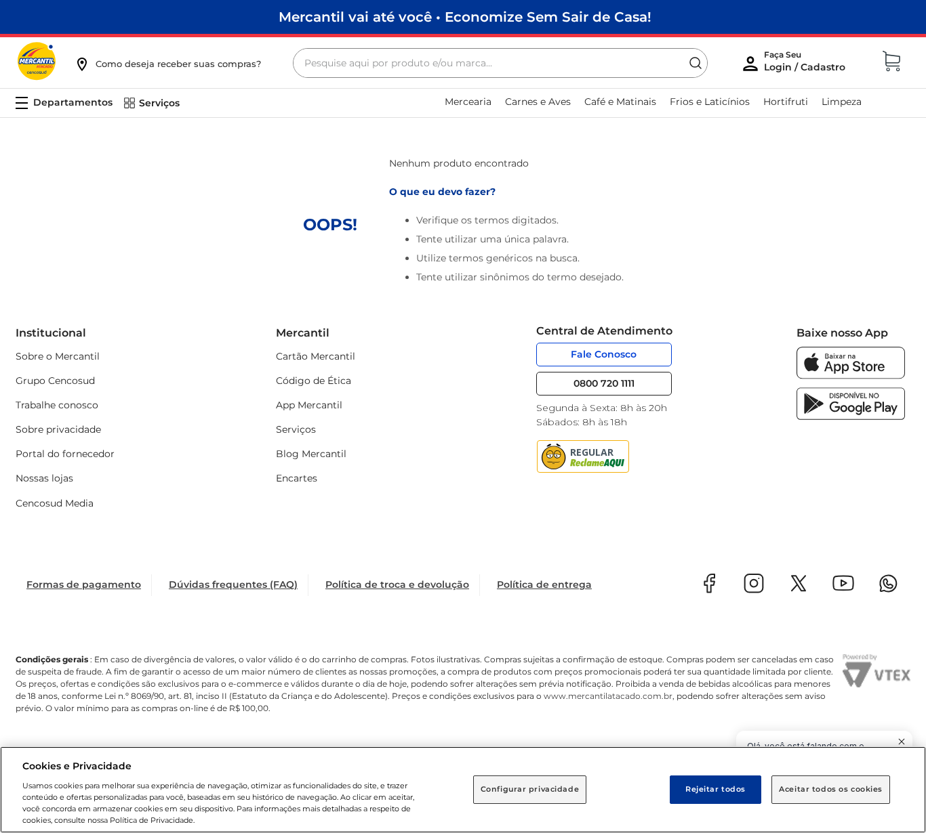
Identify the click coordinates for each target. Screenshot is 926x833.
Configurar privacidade (530, 789)
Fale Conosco (604, 354)
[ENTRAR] (806, 64)
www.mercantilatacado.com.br (608, 696)
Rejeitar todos (715, 789)
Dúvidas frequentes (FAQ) (233, 584)
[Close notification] (901, 741)
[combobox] (500, 63)
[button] (167, 63)
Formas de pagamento (83, 584)
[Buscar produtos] (695, 63)
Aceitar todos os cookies (831, 789)
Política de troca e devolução (397, 584)
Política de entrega (544, 584)
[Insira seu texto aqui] (851, 375)
